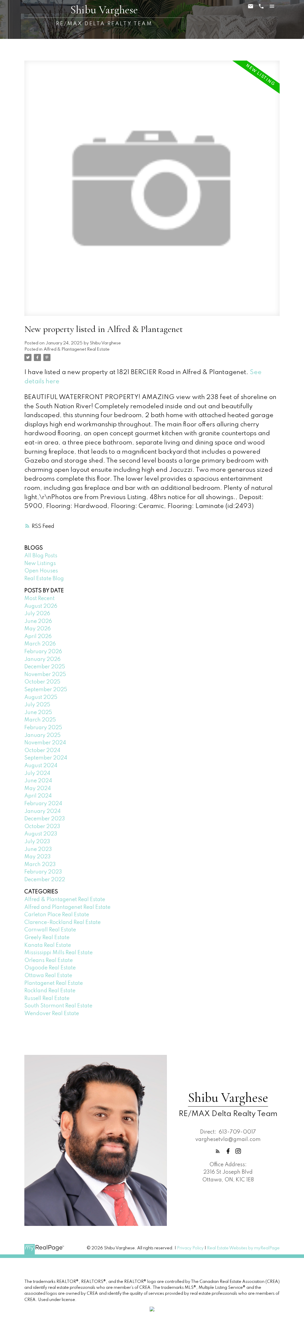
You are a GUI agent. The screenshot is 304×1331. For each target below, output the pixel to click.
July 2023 (37, 841)
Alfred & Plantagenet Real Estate (77, 349)
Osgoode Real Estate (50, 968)
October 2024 (42, 750)
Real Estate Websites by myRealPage (243, 1248)
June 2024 (38, 781)
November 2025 (45, 674)
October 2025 (42, 682)
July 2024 (37, 773)
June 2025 (38, 712)
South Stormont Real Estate (58, 1006)
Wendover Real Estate (51, 1013)
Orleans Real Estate (48, 960)
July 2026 (37, 613)
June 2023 (38, 849)
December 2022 (44, 879)
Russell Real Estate (46, 998)
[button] (218, 1151)
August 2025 (40, 697)
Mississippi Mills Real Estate (58, 952)
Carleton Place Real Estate (56, 914)
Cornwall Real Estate (50, 930)
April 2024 (38, 796)
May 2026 (37, 629)
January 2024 (42, 811)
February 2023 (43, 872)
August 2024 (40, 765)
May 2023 (37, 857)
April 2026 (38, 636)
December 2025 (44, 667)
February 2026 (43, 651)
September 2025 (45, 689)
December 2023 (44, 819)
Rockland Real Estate (49, 990)
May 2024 (37, 788)
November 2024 (45, 743)
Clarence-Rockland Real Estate (62, 922)
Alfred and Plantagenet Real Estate (67, 907)
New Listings (40, 563)
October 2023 (42, 826)
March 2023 (40, 864)
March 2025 (40, 720)
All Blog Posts (40, 555)
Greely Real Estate (46, 937)
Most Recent (39, 598)
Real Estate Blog (44, 578)
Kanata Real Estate (47, 945)
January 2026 (42, 659)
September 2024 (45, 758)
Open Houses (41, 571)
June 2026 (38, 621)
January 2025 (42, 735)
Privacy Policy (190, 1248)
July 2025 (37, 705)
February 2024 (43, 803)
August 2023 (40, 834)
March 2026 (40, 644)
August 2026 (40, 606)
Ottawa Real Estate (48, 975)
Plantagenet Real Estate (53, 983)
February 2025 (43, 727)
